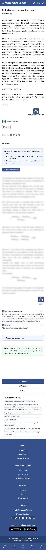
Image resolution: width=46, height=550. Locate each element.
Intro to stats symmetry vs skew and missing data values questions (21, 424)
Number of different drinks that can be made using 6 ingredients (22, 433)
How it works (23, 454)
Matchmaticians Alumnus (13, 311)
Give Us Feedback (23, 514)
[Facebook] (30, 517)
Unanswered (23, 498)
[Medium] (23, 517)
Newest (23, 490)
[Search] (42, 3)
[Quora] (33, 517)
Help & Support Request (23, 510)
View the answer (12, 170)
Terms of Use (23, 474)
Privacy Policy (23, 470)
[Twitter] (15, 517)
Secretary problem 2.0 (11, 416)
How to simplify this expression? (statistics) (19, 401)
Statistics (5, 105)
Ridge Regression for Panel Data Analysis (18, 413)
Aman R (7, 325)
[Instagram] (12, 517)
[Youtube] (26, 517)
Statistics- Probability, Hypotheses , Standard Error (22, 428)
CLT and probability (11, 419)
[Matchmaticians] (15, 3)
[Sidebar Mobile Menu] (2, 3)
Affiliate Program (23, 478)
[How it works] (38, 3)
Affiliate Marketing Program (31, 348)
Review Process (23, 458)
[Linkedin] (19, 517)
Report (7, 127)
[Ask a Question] (34, 3)
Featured (23, 494)
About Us (23, 450)
